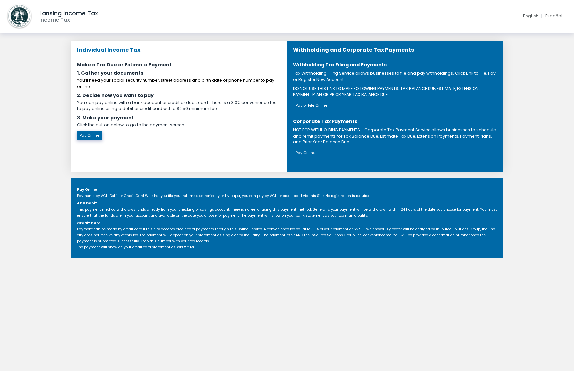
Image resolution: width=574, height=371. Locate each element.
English (531, 16)
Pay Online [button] (89, 135)
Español (553, 16)
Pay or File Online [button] (311, 105)
